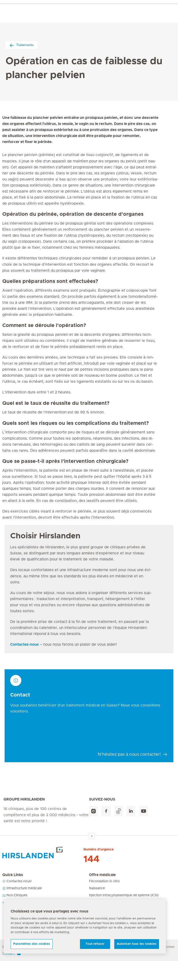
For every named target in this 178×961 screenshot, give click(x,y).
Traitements (25, 45)
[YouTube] (143, 811)
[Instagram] (93, 811)
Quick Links (12, 875)
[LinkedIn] (130, 811)
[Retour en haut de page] (92, 836)
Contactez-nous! (19, 881)
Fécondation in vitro (104, 881)
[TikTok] (118, 811)
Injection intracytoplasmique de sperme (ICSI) (124, 895)
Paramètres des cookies (31, 943)
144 (91, 859)
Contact (8, 953)
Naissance (97, 888)
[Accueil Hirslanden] (42, 852)
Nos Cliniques (16, 895)
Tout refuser (95, 943)
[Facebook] (106, 811)
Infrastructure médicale (24, 888)
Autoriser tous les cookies (136, 943)
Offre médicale (102, 875)
